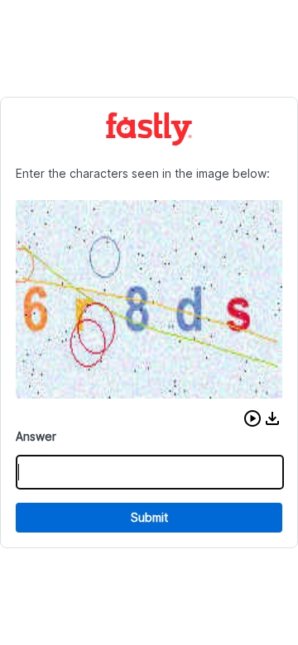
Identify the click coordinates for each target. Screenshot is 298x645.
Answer (36, 436)
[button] (252, 418)
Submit (149, 517)
